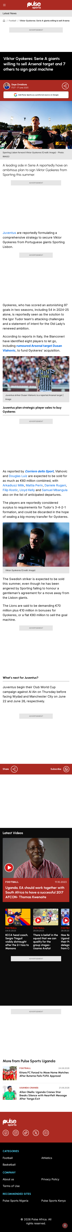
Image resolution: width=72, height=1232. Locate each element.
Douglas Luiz (18, 476)
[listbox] (37, 930)
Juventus (9, 233)
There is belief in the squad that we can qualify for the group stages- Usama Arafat (45, 941)
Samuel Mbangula (54, 490)
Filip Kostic (10, 490)
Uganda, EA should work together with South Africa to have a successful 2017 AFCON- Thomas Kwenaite (34, 892)
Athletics (46, 1158)
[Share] (65, 86)
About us (8, 1179)
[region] (36, 930)
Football (12, 20)
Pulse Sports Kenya (53, 1200)
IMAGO (6, 156)
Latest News (9, 13)
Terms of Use (11, 1186)
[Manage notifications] (65, 1225)
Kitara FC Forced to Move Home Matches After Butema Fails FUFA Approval (44, 1074)
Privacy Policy (50, 1179)
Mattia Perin (34, 485)
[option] (17, 931)
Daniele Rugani (55, 485)
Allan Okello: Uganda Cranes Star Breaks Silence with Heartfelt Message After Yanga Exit (43, 1095)
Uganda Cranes (29, 1087)
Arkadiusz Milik (13, 485)
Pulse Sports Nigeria (15, 1200)
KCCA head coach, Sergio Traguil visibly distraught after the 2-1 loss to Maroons (17, 941)
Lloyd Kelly (27, 490)
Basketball (9, 1164)
